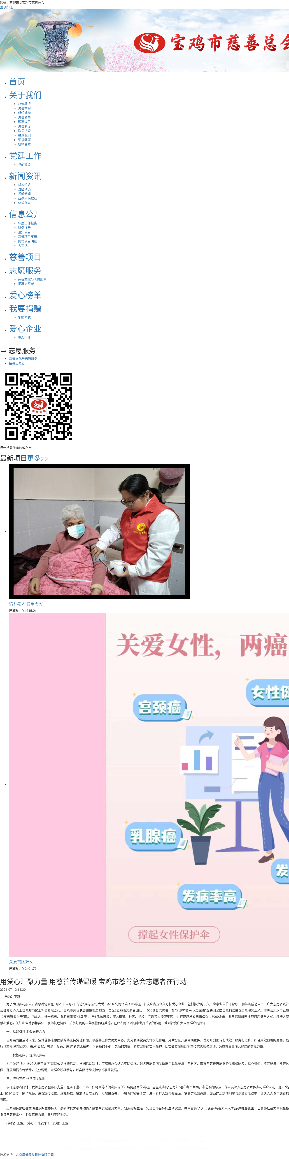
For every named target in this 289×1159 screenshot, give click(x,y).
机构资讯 (24, 184)
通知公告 (24, 232)
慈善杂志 (24, 202)
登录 (3, 7)
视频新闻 (24, 193)
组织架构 (24, 112)
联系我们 (24, 135)
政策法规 (24, 130)
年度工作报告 (27, 223)
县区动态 (24, 189)
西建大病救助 (27, 198)
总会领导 (24, 117)
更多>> (38, 458)
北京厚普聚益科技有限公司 (35, 1154)
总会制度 (24, 126)
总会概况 (24, 103)
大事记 (23, 245)
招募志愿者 (26, 283)
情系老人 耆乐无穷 (26, 603)
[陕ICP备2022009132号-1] (140, 1141)
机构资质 (24, 144)
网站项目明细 (27, 241)
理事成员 (24, 121)
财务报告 (24, 227)
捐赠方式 (24, 317)
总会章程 (24, 108)
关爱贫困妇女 (21, 961)
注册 (10, 7)
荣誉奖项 (24, 139)
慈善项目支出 (27, 236)
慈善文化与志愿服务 (32, 279)
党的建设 (24, 164)
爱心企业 (24, 337)
